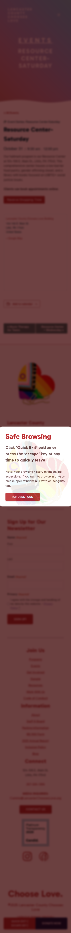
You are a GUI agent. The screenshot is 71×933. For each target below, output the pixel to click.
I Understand (22, 497)
